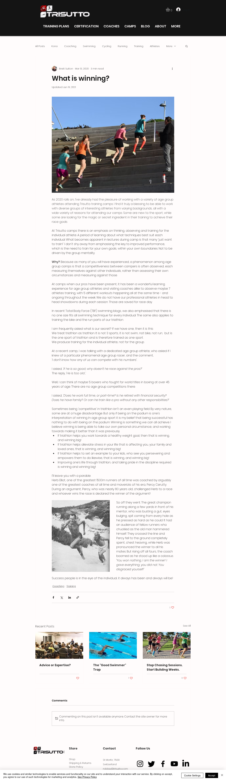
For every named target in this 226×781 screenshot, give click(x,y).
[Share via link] (77, 597)
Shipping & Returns (80, 763)
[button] (170, 9)
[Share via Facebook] (53, 597)
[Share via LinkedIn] (69, 597)
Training (138, 46)
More (169, 46)
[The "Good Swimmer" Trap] (113, 645)
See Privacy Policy (87, 777)
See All (187, 625)
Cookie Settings (192, 775)
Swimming (89, 46)
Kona (54, 46)
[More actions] (172, 69)
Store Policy (76, 766)
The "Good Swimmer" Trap (109, 667)
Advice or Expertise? (55, 665)
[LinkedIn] (185, 764)
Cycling (106, 46)
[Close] (222, 775)
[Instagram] (140, 764)
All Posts (40, 46)
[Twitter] (151, 764)
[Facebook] (163, 764)
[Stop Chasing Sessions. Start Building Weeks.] (167, 645)
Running (122, 46)
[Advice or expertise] (59, 645)
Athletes (155, 46)
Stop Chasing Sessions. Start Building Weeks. (164, 667)
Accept (211, 775)
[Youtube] (174, 764)
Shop (72, 759)
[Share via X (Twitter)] (61, 597)
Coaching (70, 46)
